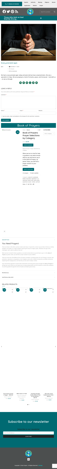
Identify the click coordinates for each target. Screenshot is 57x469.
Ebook (28, 130)
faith (32, 180)
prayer (29, 181)
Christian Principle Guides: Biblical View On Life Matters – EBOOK (35, 395)
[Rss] (16, 11)
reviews (33, 181)
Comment (3, 94)
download (25, 180)
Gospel (41, 5)
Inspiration (28, 178)
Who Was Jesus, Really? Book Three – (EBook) (49, 395)
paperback (25, 181)
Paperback (34, 178)
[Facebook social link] (26, 184)
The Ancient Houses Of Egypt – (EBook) (8, 394)
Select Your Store (28, 169)
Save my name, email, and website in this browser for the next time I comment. (21, 116)
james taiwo (36, 180)
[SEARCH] (54, 11)
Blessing (40, 2)
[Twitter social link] (28, 184)
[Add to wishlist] (12, 289)
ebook (29, 180)
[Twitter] (8, 11)
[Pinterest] (12, 11)
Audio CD (30, 177)
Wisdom (35, 5)
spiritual (38, 181)
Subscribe (28, 436)
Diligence (47, 2)
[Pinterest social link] (30, 184)
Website (40, 110)
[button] (41, 18)
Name (3, 110)
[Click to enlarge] (4, 231)
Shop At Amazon (28, 145)
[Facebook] (4, 11)
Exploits (26, 2)
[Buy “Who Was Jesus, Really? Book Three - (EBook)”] (53, 292)
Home (24, 130)
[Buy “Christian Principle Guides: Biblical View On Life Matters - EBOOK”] (39, 292)
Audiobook (35, 177)
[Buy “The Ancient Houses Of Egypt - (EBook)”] (12, 292)
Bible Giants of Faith (22, 393)
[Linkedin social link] (32, 184)
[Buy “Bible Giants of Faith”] (26, 292)
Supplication (27, 5)
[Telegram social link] (34, 184)
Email (21, 110)
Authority (33, 2)
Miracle (53, 2)
